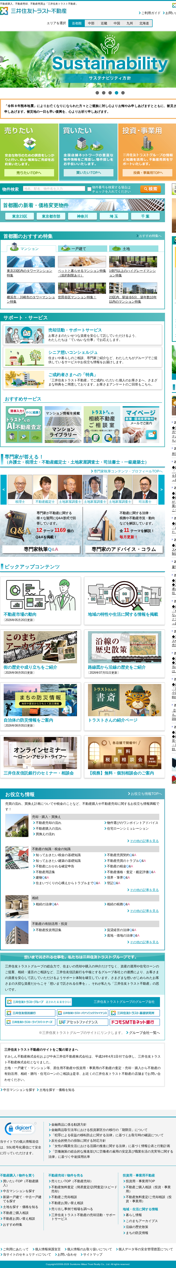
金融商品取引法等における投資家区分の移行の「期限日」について (99, 1130)
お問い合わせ (67, 1254)
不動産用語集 (45, 872)
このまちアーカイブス (142, 1221)
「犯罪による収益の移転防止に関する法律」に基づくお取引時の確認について (107, 1135)
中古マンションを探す (19, 1090)
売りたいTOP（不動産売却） (72, 1181)
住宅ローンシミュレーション (128, 828)
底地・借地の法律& (123, 935)
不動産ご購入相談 (16, 1213)
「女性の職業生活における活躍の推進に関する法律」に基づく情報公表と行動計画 (110, 1146)
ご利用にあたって (16, 1249)
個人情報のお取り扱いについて (89, 1249)
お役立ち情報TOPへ (146, 794)
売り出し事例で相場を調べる (72, 1209)
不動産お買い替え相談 (19, 1218)
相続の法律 (47, 904)
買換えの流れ (45, 834)
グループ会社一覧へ (144, 1033)
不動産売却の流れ (48, 823)
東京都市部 (51, 216)
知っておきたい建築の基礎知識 (58, 861)
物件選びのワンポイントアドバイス (132, 823)
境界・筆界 (118, 877)
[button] (21, 1130)
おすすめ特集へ (150, 236)
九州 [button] (129, 23)
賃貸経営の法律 (121, 930)
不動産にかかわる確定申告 (55, 866)
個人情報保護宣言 (48, 1249)
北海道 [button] (144, 23)
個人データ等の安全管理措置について (145, 1249)
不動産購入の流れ (48, 828)
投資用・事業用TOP (140, 1181)
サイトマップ (92, 1254)
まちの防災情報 (137, 1233)
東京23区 (19, 216)
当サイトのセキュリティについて (27, 1254)
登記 (113, 883)
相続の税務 (118, 904)
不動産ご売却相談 (64, 1197)
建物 (42, 877)
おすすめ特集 (12, 1224)
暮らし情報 (134, 1215)
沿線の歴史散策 (137, 1227)
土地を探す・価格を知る (57, 1090)
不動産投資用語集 (48, 930)
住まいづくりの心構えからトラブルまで (68, 883)
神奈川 (82, 216)
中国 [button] (117, 23)
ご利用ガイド (151, 13)
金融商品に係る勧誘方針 (69, 1124)
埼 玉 (114, 216)
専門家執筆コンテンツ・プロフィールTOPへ (128, 471)
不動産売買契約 (121, 855)
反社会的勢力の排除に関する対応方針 (78, 1140)
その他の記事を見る (144, 841)
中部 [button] (91, 23)
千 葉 (145, 216)
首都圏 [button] (77, 23)
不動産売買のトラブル (126, 861)
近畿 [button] (104, 23)
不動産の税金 (120, 866)
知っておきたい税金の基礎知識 (58, 855)
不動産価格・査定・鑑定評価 (131, 872)
